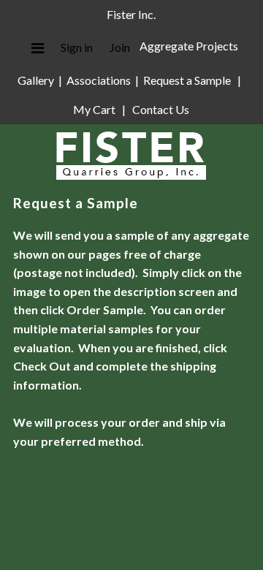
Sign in (77, 47)
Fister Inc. (131, 14)
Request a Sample (187, 80)
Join (120, 47)
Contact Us (160, 109)
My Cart (95, 109)
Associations (98, 80)
